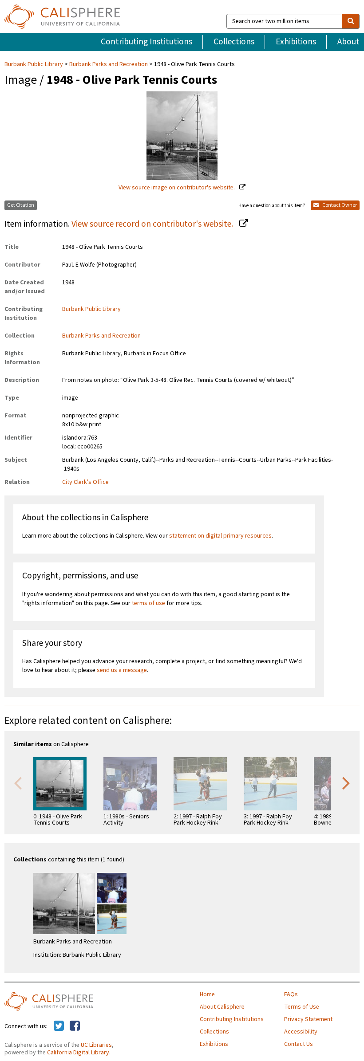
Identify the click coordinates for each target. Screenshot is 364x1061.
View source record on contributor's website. (153, 224)
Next (346, 782)
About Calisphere (222, 1007)
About (348, 41)
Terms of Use (301, 1007)
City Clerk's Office (85, 482)
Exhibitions (296, 41)
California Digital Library (78, 1052)
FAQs (291, 994)
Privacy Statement (308, 1019)
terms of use (148, 603)
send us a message (122, 670)
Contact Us (298, 1044)
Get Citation (20, 205)
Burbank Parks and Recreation (108, 64)
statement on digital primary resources (220, 535)
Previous (17, 782)
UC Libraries (96, 1045)
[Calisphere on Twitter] (59, 1026)
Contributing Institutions (146, 41)
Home (207, 994)
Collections (234, 41)
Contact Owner (339, 205)
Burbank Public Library (34, 64)
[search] (351, 21)
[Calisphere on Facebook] (75, 1026)
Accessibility (300, 1032)
